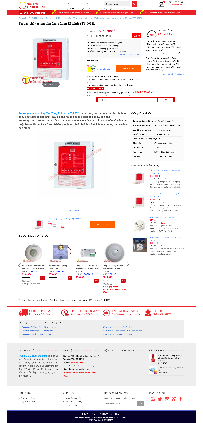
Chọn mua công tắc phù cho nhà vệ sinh (37, 331)
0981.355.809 (143, 92)
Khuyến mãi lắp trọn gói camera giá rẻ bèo (72, 13)
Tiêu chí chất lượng (28, 398)
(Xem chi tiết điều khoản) (173, 74)
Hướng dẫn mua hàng (73, 398)
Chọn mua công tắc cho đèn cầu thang (118, 327)
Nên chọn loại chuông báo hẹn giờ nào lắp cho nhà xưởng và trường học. (170, 358)
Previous (18, 264)
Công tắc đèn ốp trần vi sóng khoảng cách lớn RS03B (113, 268)
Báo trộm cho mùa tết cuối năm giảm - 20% (116, 13)
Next (130, 264)
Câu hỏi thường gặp (72, 405)
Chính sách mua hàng (73, 402)
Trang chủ (23, 18)
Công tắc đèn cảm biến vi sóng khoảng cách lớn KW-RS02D (87, 268)
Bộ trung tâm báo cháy (83, 18)
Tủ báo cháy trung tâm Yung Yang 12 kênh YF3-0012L (118, 18)
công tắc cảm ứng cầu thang (118, 9)
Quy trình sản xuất (28, 402)
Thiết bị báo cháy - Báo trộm (41, 18)
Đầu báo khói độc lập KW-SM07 (163, 217)
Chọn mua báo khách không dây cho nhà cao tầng (41, 327)
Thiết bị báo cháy (63, 18)
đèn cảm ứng (101, 9)
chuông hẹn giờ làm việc (86, 9)
